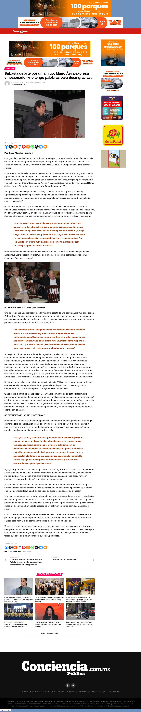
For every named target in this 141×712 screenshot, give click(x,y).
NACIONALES (50, 31)
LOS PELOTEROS (98, 692)
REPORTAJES (88, 31)
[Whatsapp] (32, 147)
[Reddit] (15, 147)
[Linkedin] (19, 147)
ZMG (69, 31)
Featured (27, 552)
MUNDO (77, 31)
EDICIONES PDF (114, 692)
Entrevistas (101, 31)
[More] (45, 147)
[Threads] (37, 147)
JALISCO (38, 31)
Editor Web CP (19, 84)
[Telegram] (41, 147)
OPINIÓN (61, 31)
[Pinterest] (24, 147)
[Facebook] (6, 147)
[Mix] (28, 147)
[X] (11, 147)
